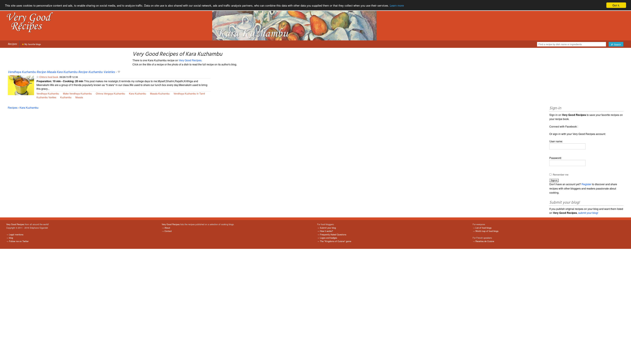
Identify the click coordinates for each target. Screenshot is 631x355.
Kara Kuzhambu (137, 93)
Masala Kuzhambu (160, 93)
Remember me (560, 174)
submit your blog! (588, 213)
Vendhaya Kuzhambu (47, 93)
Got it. (616, 5)
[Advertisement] (586, 77)
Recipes (12, 44)
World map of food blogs (486, 231)
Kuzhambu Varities (46, 97)
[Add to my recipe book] (119, 72)
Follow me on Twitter (19, 241)
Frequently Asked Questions (333, 234)
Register (586, 184)
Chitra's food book (48, 77)
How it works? (326, 231)
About (167, 227)
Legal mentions (16, 234)
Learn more (397, 5)
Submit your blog (328, 227)
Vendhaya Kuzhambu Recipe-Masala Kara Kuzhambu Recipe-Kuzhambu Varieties (61, 72)
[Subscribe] (37, 77)
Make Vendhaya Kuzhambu (77, 93)
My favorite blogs (32, 44)
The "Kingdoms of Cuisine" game (335, 241)
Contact (168, 231)
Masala (79, 97)
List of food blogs (483, 227)
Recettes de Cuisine (484, 241)
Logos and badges (328, 237)
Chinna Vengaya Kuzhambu (110, 93)
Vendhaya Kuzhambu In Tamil (189, 93)
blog (11, 237)
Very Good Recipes (190, 60)
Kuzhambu (65, 97)
